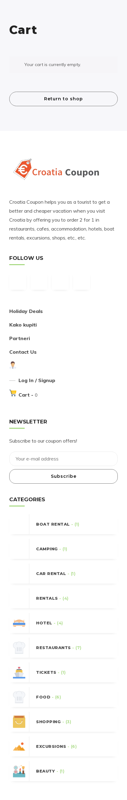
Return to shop (63, 99)
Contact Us (23, 352)
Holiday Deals (26, 311)
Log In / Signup (36, 380)
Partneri (19, 338)
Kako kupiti (23, 325)
